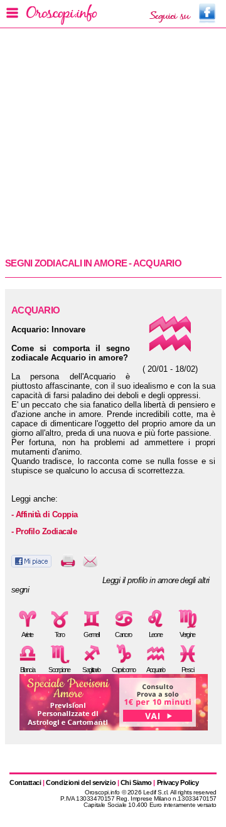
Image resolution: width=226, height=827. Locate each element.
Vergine (187, 634)
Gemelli (91, 634)
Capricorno (124, 669)
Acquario (155, 669)
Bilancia (27, 669)
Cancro (123, 634)
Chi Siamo (136, 782)
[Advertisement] (113, 142)
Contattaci (25, 782)
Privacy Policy (178, 782)
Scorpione (59, 669)
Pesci (187, 669)
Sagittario (91, 669)
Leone (156, 634)
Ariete (27, 634)
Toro (59, 634)
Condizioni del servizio (81, 782)
